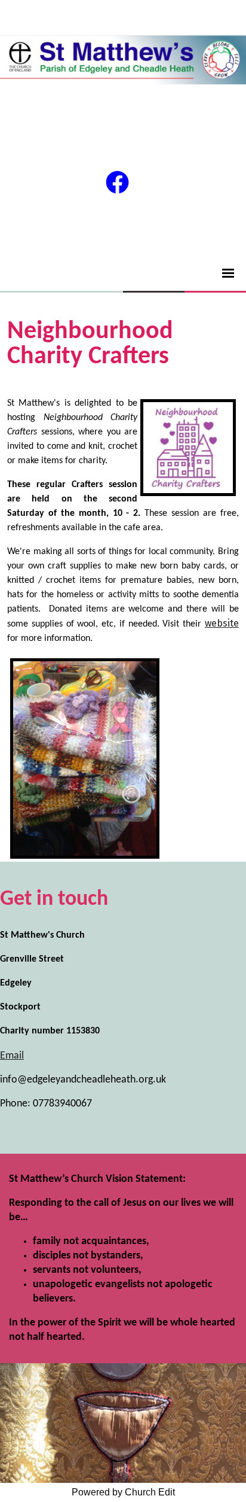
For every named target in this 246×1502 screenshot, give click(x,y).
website (222, 623)
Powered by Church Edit (123, 1492)
